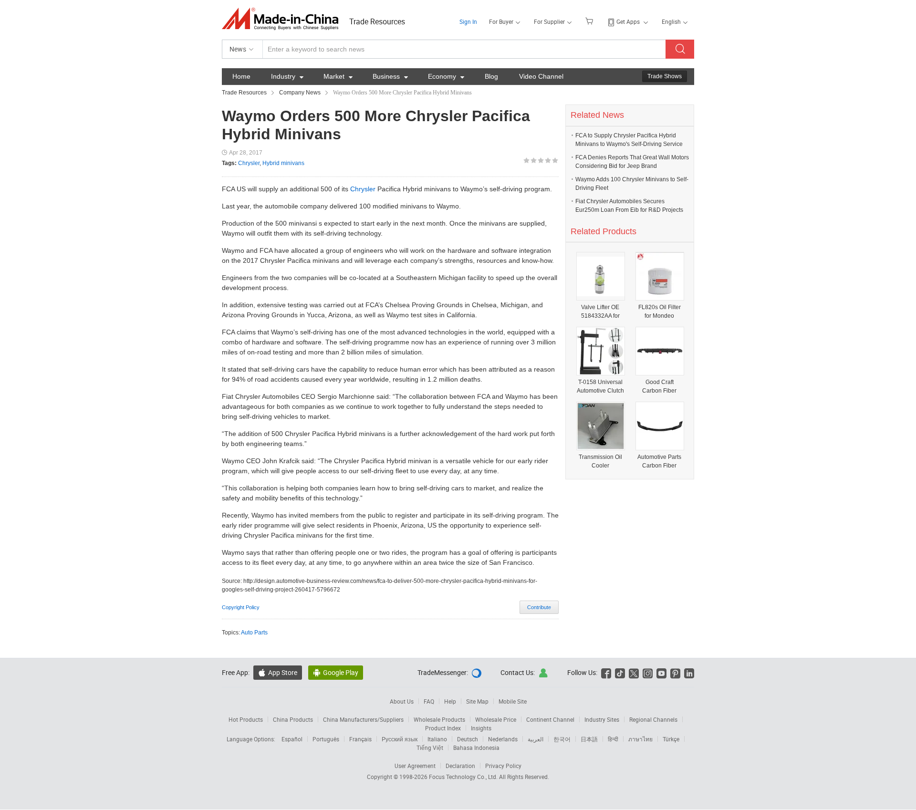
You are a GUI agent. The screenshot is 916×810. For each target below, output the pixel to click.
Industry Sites (601, 719)
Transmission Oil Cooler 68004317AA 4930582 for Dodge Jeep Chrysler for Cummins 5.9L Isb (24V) (600, 461)
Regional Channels (653, 719)
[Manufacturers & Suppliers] (283, 19)
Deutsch (467, 739)
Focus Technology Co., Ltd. (464, 776)
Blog (491, 76)
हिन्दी (613, 739)
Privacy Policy (503, 765)
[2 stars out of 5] (530, 160)
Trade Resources (377, 21)
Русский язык (399, 739)
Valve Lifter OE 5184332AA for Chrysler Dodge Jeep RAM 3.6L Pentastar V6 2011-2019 (600, 312)
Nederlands (503, 739)
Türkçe (671, 739)
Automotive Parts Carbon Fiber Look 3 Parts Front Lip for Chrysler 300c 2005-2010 (659, 461)
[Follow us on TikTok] (620, 672)
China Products (293, 719)
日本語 (589, 739)
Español (291, 739)
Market (338, 76)
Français (360, 739)
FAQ (429, 701)
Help (450, 701)
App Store (277, 672)
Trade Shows (664, 76)
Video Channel (541, 76)
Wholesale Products (439, 719)
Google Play (335, 672)
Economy (446, 76)
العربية (535, 739)
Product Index (443, 728)
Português (325, 739)
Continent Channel (550, 719)
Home (241, 76)
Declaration (460, 765)
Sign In (468, 21)
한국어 (562, 739)
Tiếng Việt (429, 747)
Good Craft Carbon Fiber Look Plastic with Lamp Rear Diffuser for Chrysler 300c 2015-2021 (659, 387)
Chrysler (249, 163)
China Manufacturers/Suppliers (363, 719)
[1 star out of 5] (526, 160)
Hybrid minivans (283, 163)
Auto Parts (254, 632)
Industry (287, 76)
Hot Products (246, 719)
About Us (402, 701)
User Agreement (415, 765)
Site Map (477, 701)
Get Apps (628, 21)
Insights (481, 728)
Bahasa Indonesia (476, 747)
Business (390, 76)
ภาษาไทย (640, 739)
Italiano (437, 739)
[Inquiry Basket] (590, 20)
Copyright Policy (241, 607)
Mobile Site (513, 701)
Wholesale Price (495, 719)
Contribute (539, 607)
